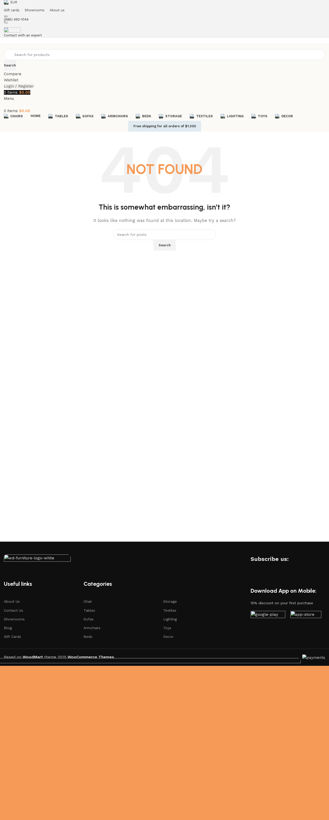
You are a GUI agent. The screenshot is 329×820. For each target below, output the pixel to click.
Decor (168, 636)
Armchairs (92, 628)
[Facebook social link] (294, 559)
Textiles (169, 610)
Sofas (89, 619)
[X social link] (303, 559)
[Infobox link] (164, 333)
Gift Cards (12, 636)
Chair (88, 601)
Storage (170, 601)
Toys (167, 628)
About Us (12, 601)
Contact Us (13, 610)
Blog (8, 628)
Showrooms (14, 619)
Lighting (170, 619)
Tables (89, 610)
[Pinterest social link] (312, 559)
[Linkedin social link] (254, 569)
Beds (88, 636)
